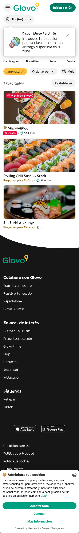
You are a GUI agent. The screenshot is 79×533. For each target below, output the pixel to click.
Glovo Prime (12, 346)
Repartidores (12, 301)
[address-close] (67, 36)
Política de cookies (16, 461)
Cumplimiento (13, 469)
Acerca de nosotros (16, 331)
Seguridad (10, 370)
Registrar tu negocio (17, 293)
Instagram (10, 399)
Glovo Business (13, 309)
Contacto (10, 362)
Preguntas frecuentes (18, 338)
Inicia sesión (11, 377)
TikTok (8, 407)
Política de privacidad (18, 453)
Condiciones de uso (16, 446)
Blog (6, 354)
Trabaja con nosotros (18, 286)
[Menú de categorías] (7, 7)
